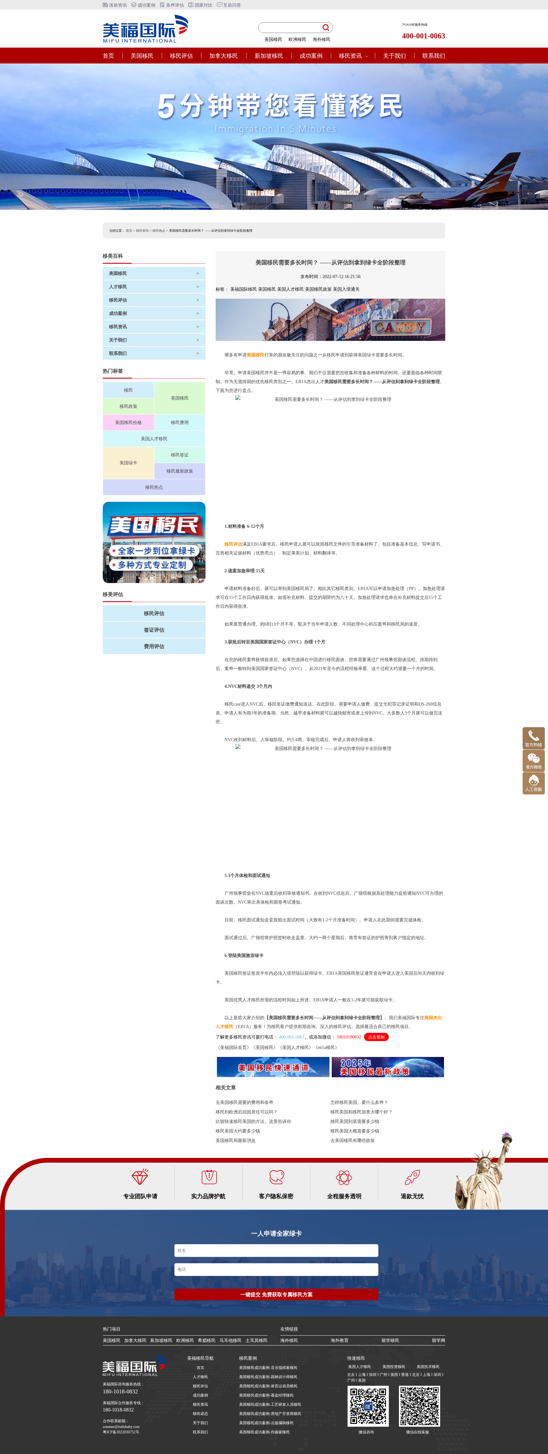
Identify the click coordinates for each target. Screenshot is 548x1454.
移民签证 (180, 455)
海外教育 (340, 1340)
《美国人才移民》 (295, 1047)
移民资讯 (350, 55)
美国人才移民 (154, 438)
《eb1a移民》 (326, 1047)
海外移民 (321, 39)
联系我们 (433, 55)
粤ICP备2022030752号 (121, 1431)
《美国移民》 (264, 1047)
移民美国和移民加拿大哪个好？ (361, 1112)
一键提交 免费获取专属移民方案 (276, 1294)
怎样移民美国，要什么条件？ (359, 1102)
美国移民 (273, 39)
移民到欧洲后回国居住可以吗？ (247, 1112)
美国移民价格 (128, 422)
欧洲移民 (297, 39)
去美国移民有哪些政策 (352, 1140)
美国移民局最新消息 (236, 1140)
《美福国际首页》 (233, 1047)
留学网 (438, 1340)
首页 (108, 55)
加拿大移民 (223, 55)
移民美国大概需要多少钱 (354, 1131)
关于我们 (394, 55)
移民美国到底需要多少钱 (354, 1121)
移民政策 (128, 406)
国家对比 (202, 5)
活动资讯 (117, 5)
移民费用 (180, 422)
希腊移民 (207, 1340)
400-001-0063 (291, 1037)
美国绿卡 (128, 463)
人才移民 (200, 1376)
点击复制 (376, 1037)
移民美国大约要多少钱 (238, 1131)
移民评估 (181, 55)
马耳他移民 (230, 1340)
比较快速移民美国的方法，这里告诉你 (253, 1121)
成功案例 (145, 5)
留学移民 (390, 1340)
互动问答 (231, 5)
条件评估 (174, 5)
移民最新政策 (179, 471)
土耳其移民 (256, 1340)
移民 (128, 390)
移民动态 (200, 1413)
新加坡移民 (269, 55)
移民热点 (159, 230)
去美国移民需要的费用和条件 (244, 1102)
